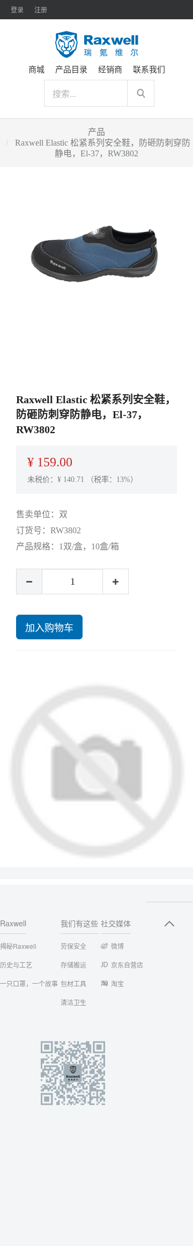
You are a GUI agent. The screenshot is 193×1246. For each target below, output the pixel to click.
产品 (96, 132)
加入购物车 (49, 627)
